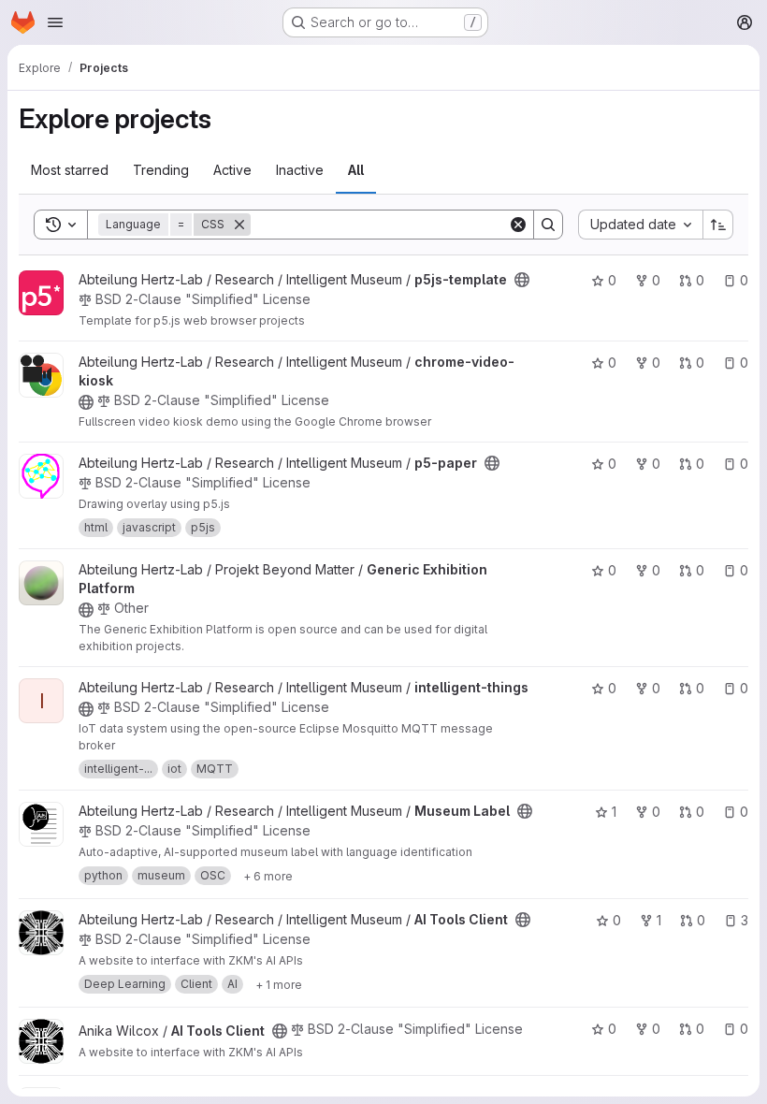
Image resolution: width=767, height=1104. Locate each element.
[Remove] (239, 224)
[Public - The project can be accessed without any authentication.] (521, 279)
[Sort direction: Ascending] (718, 225)
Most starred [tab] (70, 170)
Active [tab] (232, 170)
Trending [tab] (161, 170)
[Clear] (518, 224)
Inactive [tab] (300, 170)
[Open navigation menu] (55, 22)
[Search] (548, 225)
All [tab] (356, 170)
